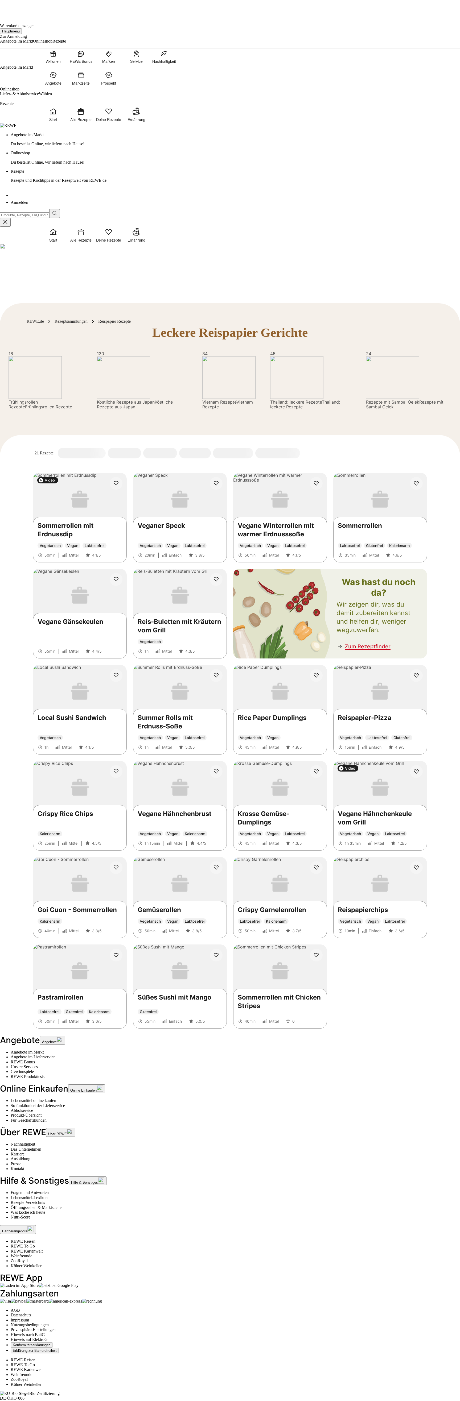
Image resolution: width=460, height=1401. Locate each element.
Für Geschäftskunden (29, 1120)
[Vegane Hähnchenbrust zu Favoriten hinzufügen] (216, 771)
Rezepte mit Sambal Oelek (392, 402)
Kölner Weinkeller (26, 1265)
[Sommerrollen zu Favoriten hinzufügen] (416, 483)
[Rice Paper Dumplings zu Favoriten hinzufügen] (316, 675)
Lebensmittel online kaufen (33, 1100)
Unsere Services (24, 1066)
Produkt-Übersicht (26, 1115)
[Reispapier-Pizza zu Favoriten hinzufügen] (416, 675)
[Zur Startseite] (18, 8)
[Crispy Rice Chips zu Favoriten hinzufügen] (116, 771)
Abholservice (22, 1110)
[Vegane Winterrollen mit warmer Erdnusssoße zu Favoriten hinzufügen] (316, 483)
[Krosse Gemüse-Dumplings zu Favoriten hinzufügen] (316, 771)
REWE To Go (23, 1246)
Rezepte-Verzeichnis (28, 1202)
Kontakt (17, 1168)
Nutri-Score (20, 1217)
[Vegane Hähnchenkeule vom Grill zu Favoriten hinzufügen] (416, 771)
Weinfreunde (21, 1256)
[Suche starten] (54, 213)
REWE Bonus (23, 1062)
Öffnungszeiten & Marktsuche (36, 1207)
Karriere (17, 1154)
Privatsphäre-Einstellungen (33, 1329)
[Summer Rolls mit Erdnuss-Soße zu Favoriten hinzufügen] (216, 675)
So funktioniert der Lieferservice (38, 1105)
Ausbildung (20, 1159)
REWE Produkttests (27, 1076)
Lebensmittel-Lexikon (29, 1197)
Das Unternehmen (26, 1149)
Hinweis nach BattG (28, 1334)
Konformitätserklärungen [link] (31, 1345)
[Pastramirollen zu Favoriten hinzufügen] (116, 955)
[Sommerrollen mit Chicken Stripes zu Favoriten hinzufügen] (316, 955)
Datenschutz (21, 1315)
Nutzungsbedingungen (30, 1325)
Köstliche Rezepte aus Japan (126, 402)
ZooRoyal (19, 1260)
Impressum (20, 1320)
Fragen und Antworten (30, 1192)
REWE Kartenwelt (27, 1251)
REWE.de (35, 321)
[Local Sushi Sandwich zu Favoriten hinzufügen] (116, 675)
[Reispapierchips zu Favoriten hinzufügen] (416, 867)
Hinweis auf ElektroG (29, 1339)
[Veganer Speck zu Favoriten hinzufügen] (216, 483)
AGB (15, 1310)
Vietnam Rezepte (219, 402)
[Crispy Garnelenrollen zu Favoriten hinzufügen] (316, 867)
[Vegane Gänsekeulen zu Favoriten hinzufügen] (116, 579)
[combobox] (24, 215)
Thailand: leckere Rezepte (296, 402)
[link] (235, 139)
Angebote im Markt (27, 1052)
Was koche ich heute (28, 1212)
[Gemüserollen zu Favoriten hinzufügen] (216, 867)
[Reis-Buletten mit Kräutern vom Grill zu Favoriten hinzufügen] (216, 579)
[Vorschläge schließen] (5, 222)
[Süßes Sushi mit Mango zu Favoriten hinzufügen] (216, 955)
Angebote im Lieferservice (33, 1057)
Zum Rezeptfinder (368, 646)
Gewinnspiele (22, 1071)
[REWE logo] (8, 125)
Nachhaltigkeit (23, 1144)
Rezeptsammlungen (71, 321)
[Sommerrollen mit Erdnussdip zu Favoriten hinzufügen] (116, 483)
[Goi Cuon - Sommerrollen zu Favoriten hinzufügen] (116, 867)
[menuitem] (53, 56)
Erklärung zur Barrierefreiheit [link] (35, 1351)
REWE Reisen (23, 1241)
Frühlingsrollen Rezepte (23, 404)
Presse (16, 1164)
